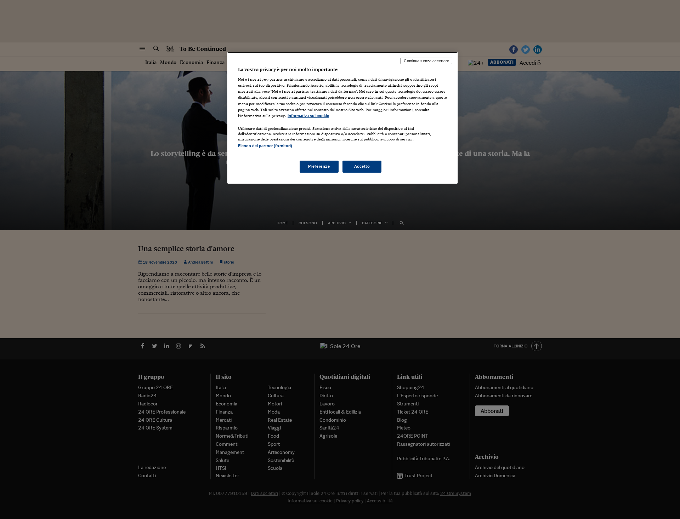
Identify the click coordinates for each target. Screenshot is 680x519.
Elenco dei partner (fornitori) (265, 146)
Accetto (362, 166)
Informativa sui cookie (308, 116)
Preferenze (319, 166)
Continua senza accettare (426, 61)
